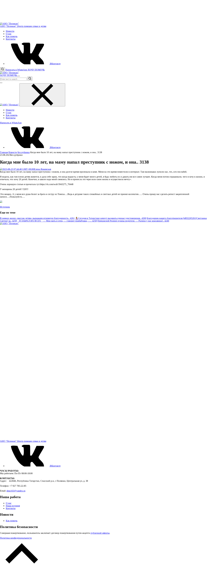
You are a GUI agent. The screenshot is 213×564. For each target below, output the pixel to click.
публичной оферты (100, 533)
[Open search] (2, 69)
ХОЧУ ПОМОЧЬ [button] (36, 70)
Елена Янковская (42, 169)
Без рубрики (24, 152)
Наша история (13, 505)
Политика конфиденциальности (16, 538)
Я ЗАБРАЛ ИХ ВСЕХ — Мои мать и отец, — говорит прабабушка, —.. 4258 (57, 221)
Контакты (11, 39)
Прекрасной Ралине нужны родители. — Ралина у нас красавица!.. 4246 (133, 221)
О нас (8, 34)
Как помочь (11, 36)
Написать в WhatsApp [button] (17, 70)
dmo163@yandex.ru (16, 491)
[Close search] (1, 82)
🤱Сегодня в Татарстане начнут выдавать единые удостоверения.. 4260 (110, 218)
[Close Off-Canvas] (42, 94)
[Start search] (29, 79)
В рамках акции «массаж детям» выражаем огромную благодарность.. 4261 (37, 218)
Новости (10, 31)
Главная (4, 152)
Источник (5, 207)
